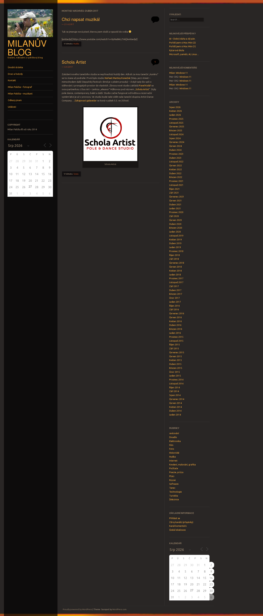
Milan (172, 73)
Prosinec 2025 (176, 119)
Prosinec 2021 (176, 181)
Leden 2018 (175, 274)
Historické (174, 453)
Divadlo (173, 437)
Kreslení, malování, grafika (182, 464)
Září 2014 (174, 391)
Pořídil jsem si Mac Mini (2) (182, 42)
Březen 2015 (175, 368)
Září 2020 (174, 216)
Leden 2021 (175, 208)
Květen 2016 (175, 321)
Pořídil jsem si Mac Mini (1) (182, 46)
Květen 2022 (175, 169)
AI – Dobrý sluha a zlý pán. (182, 39)
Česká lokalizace (177, 530)
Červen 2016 (175, 317)
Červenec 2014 (176, 399)
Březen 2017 (175, 294)
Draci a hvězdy (15, 74)
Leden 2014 (175, 415)
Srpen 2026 (175, 107)
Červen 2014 (175, 403)
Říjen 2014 (174, 387)
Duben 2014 (175, 411)
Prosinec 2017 (176, 278)
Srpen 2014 (175, 395)
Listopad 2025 (176, 123)
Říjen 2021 (174, 189)
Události (12, 107)
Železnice (174, 499)
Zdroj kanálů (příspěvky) (181, 522)
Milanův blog (27, 47)
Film (171, 445)
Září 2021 (174, 193)
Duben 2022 (175, 173)
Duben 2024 (175, 150)
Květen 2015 (175, 360)
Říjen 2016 (174, 306)
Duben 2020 (175, 224)
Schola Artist (74, 62)
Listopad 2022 (176, 161)
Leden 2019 (175, 247)
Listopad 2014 (176, 383)
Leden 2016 (175, 333)
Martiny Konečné (121, 78)
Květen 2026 (175, 111)
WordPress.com (119, 609)
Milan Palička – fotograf (20, 87)
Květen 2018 (175, 271)
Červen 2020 (175, 220)
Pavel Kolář (145, 85)
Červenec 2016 (176, 313)
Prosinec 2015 (176, 337)
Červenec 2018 (176, 263)
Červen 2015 (175, 356)
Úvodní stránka (15, 67)
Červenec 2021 (176, 196)
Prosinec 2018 (176, 251)
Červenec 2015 (176, 352)
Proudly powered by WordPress (77, 609)
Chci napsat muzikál (81, 19)
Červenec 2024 (176, 142)
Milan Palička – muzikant (20, 93)
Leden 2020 (175, 232)
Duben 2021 (175, 204)
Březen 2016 (175, 329)
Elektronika (175, 441)
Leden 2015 (175, 376)
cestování (174, 433)
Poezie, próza (176, 472)
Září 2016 (174, 309)
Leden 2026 (175, 115)
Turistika (173, 496)
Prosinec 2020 (176, 212)
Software (174, 484)
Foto (171, 449)
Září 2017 (174, 286)
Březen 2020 (175, 228)
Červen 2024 (175, 146)
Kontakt (12, 80)
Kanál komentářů (178, 526)
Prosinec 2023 (176, 154)
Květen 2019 (175, 239)
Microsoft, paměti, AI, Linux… (184, 54)
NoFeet (108, 78)
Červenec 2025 (176, 126)
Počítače (173, 468)
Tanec (75, 174)
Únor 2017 (174, 298)
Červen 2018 (175, 267)
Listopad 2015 (176, 341)
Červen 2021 (175, 200)
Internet (173, 460)
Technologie (175, 492)
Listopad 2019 (176, 235)
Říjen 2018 (174, 255)
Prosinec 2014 (176, 379)
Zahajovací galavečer (85, 100)
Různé (172, 480)
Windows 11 (182, 73)
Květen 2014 (175, 407)
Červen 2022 (175, 165)
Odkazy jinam (15, 100)
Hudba (76, 44)
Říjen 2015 (174, 344)
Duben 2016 (175, 325)
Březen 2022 (175, 177)
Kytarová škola (176, 50)
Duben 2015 (175, 364)
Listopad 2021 (176, 185)
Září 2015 (174, 348)
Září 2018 (174, 259)
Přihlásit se (174, 518)
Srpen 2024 (175, 138)
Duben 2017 (175, 290)
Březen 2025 (175, 130)
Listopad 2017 (176, 282)
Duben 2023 (175, 158)
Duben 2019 (175, 243)
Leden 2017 (175, 302)
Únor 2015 (174, 372)
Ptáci (171, 476)
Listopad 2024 (176, 134)
